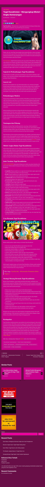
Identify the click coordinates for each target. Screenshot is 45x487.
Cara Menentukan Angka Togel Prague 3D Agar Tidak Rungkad (11, 372)
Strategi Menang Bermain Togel (22, 344)
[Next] (42, 373)
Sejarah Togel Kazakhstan (9, 344)
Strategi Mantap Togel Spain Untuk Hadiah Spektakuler (16, 454)
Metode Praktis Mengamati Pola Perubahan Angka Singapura (33, 372)
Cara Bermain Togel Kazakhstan (10, 342)
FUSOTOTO (4, 459)
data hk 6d (4, 461)
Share (17, 23)
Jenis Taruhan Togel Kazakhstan (24, 342)
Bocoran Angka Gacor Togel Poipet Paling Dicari (14, 444)
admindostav (6, 17)
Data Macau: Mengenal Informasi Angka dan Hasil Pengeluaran (18, 441)
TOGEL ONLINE (6, 9)
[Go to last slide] (3, 373)
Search (3, 431)
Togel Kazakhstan (7, 60)
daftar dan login (12, 466)
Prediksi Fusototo (5, 462)
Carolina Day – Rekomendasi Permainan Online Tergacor (10, 355)
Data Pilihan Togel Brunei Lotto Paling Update (13, 447)
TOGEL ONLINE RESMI (8, 164)
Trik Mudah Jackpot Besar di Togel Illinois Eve (13, 451)
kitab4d (22, 338)
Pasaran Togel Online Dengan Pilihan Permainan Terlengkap (35, 355)
